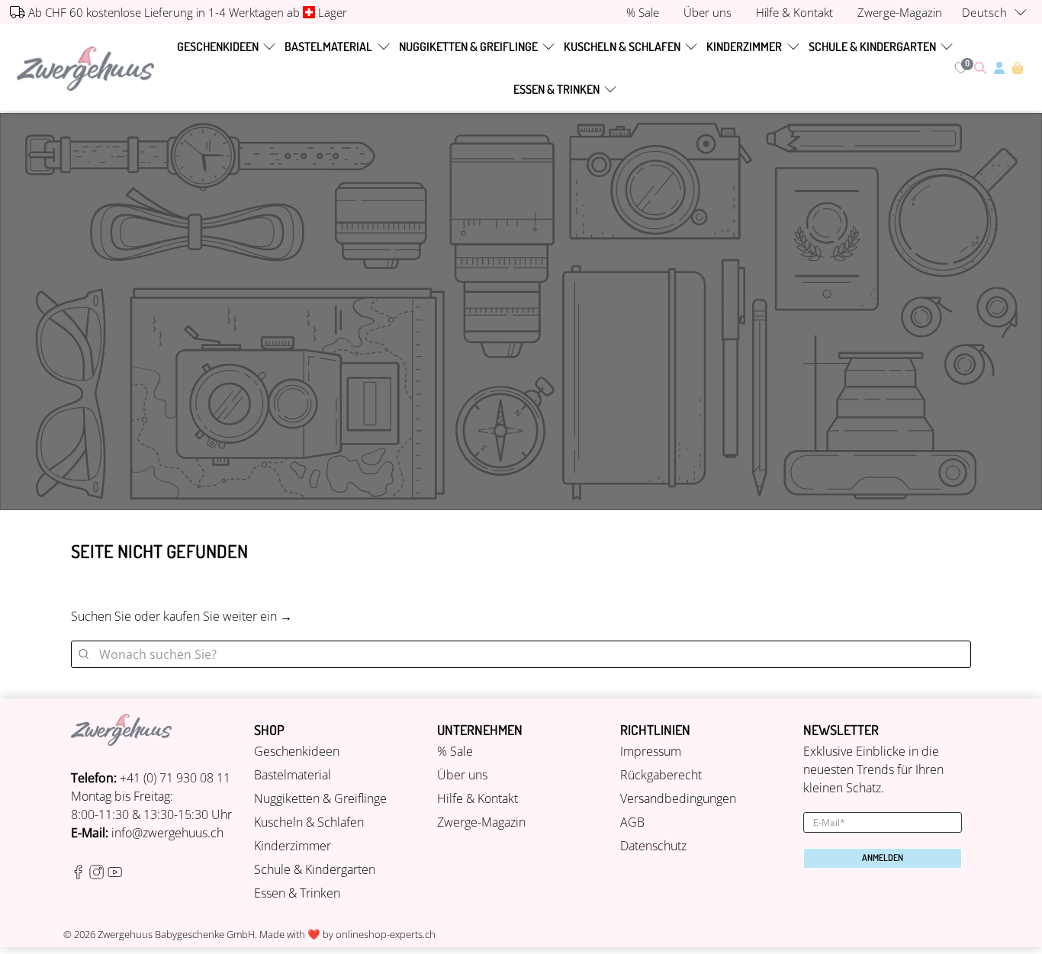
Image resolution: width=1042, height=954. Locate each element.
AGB (632, 822)
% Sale (455, 751)
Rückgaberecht (661, 774)
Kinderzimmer (744, 46)
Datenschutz (653, 845)
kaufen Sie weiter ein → (227, 616)
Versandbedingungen (678, 798)
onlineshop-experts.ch (386, 934)
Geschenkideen (218, 46)
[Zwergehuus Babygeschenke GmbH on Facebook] (78, 874)
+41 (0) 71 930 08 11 (175, 777)
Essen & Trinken (556, 89)
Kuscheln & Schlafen (622, 46)
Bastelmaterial (328, 46)
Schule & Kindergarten (872, 46)
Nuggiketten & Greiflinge (468, 46)
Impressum (650, 751)
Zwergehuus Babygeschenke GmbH (176, 934)
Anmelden (882, 857)
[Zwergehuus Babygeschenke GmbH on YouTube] (115, 874)
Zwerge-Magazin (481, 822)
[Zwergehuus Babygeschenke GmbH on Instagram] (96, 874)
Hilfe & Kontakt (477, 798)
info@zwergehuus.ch (167, 832)
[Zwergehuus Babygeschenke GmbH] (85, 68)
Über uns (462, 774)
